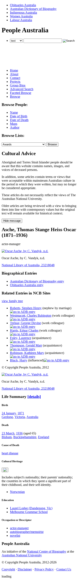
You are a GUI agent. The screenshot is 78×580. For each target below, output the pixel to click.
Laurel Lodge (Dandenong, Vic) (31, 508)
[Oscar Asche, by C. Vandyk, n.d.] (25, 251)
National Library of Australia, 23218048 (28, 265)
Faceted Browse (20, 93)
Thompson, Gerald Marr (26, 345)
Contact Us (63, 569)
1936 (19, 433)
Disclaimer (25, 569)
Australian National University (22, 555)
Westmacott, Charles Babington (30, 315)
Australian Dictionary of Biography (33, 9)
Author (14, 127)
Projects (15, 81)
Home (14, 70)
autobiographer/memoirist (26, 532)
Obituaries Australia (23, 5)
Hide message (12, 220)
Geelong (7, 417)
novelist (15, 535)
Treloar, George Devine (25, 323)
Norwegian (17, 492)
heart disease (10, 453)
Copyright (8, 569)
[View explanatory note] (5, 470)
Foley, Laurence (20, 338)
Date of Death (19, 120)
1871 (20, 413)
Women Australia (21, 16)
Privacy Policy (44, 569)
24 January (9, 413)
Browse (15, 96)
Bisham (7, 437)
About (14, 74)
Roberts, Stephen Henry (26, 308)
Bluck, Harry (18, 360)
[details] (34, 396)
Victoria (20, 417)
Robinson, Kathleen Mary (27, 353)
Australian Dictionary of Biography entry (37, 281)
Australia (32, 417)
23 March (8, 433)
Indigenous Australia (23, 12)
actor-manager (19, 528)
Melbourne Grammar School (29, 512)
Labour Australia (21, 20)
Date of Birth (18, 116)
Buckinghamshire (24, 437)
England (43, 437)
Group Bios (17, 85)
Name (14, 112)
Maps (13, 123)
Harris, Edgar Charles (24, 330)
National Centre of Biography (46, 551)
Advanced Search (21, 89)
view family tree (12, 301)
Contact (15, 78)
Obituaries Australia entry (26, 285)
